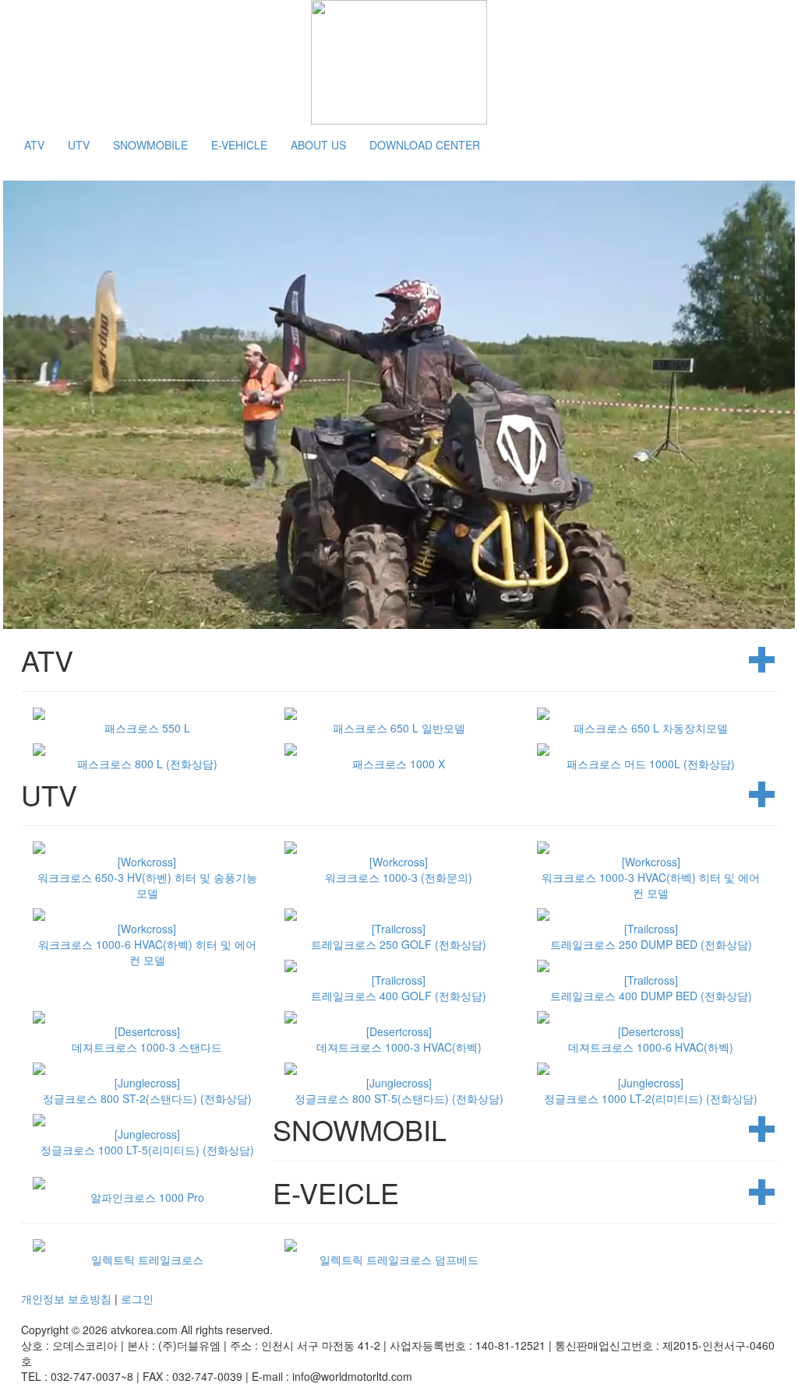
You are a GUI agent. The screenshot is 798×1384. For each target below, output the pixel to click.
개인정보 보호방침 (66, 1298)
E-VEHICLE (239, 145)
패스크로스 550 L (147, 728)
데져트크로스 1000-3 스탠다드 (147, 1039)
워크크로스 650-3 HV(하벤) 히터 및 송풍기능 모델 (147, 877)
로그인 (137, 1298)
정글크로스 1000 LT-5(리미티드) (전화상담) (147, 1141)
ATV (34, 145)
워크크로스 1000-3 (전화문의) (398, 869)
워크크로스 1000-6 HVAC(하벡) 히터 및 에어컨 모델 (147, 944)
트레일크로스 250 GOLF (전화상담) (398, 936)
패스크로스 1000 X (398, 763)
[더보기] (763, 660)
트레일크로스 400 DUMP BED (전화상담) (651, 987)
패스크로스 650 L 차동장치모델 (651, 728)
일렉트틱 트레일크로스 (147, 1259)
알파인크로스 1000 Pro (147, 1197)
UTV (79, 145)
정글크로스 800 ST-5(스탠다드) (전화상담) (399, 1090)
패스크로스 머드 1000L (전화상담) (651, 763)
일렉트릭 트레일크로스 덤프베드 (399, 1259)
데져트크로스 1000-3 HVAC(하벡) (399, 1039)
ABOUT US (318, 145)
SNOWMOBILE (150, 145)
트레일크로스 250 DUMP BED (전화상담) (651, 936)
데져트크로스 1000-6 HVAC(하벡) (650, 1039)
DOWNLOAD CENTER (424, 145)
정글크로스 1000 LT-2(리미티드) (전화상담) (650, 1090)
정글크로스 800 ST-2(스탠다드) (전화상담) (147, 1090)
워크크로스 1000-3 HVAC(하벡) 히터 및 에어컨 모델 (651, 877)
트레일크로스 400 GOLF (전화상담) (398, 987)
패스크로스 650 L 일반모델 (399, 728)
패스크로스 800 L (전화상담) (147, 763)
